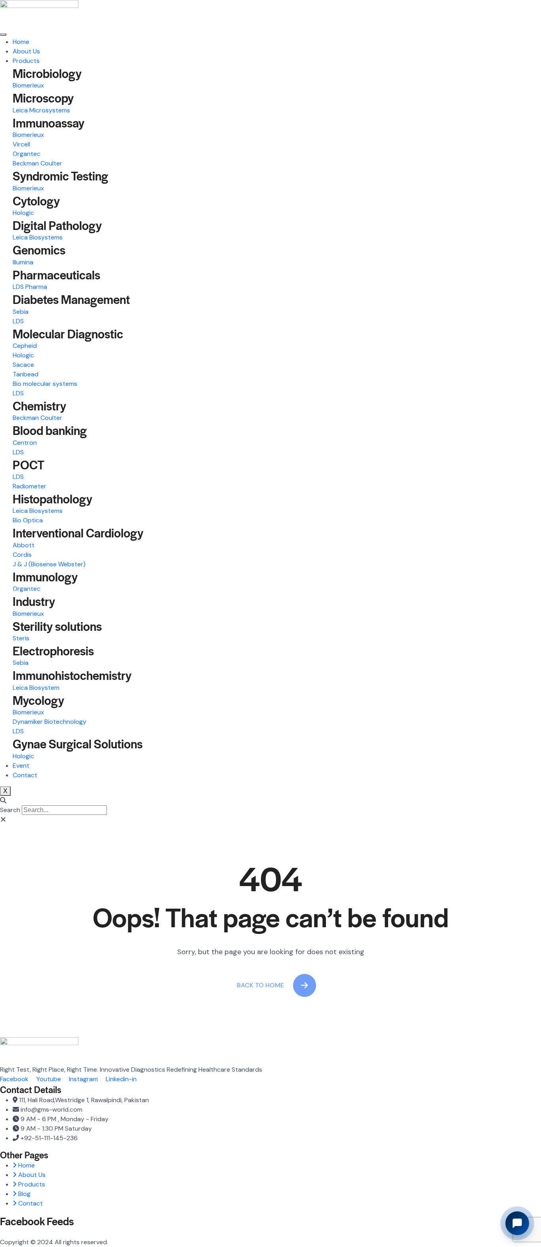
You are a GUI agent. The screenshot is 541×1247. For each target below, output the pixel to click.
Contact (25, 775)
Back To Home (260, 985)
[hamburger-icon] (3, 34)
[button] (270, 800)
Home (21, 42)
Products (26, 61)
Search (10, 810)
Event (21, 765)
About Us (26, 51)
